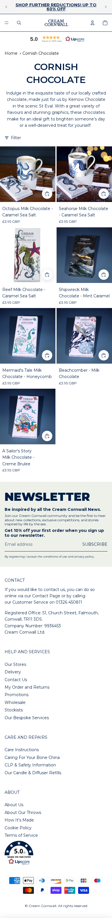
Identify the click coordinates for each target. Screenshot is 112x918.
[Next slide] (105, 7)
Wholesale (15, 702)
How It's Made (19, 820)
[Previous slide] (6, 7)
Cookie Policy (18, 827)
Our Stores (15, 664)
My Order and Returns (27, 687)
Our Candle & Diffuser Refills (33, 772)
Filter (16, 137)
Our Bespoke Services (27, 717)
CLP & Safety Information (30, 765)
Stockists (14, 710)
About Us (14, 804)
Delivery (13, 672)
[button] (56, 39)
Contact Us (16, 679)
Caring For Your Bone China (32, 757)
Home (11, 53)
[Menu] (6, 22)
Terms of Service (21, 835)
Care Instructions (22, 749)
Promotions (16, 694)
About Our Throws (23, 812)
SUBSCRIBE (94, 544)
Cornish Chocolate (40, 53)
